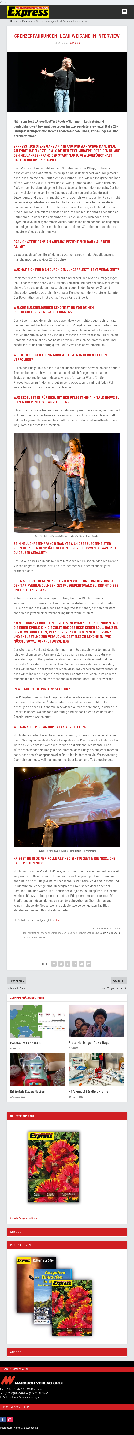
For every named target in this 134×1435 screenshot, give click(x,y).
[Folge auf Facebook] (3, 1419)
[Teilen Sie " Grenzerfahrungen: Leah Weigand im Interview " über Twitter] (60, 963)
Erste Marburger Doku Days (89, 1042)
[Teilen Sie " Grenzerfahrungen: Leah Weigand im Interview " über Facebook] (53, 963)
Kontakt (19, 1427)
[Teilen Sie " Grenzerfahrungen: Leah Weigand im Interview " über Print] (88, 963)
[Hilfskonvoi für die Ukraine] (96, 1069)
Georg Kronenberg (110, 932)
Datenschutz (31, 1427)
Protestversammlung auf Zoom (82, 623)
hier (57, 920)
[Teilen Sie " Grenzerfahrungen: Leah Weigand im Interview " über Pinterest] (67, 963)
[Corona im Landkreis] (37, 1021)
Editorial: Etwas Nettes (27, 1091)
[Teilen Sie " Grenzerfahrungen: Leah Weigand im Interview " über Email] (81, 963)
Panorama (27, 21)
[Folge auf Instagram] (10, 1419)
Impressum (7, 1427)
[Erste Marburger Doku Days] (96, 1021)
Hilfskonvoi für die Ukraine (88, 1091)
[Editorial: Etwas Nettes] (37, 1069)
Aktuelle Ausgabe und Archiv (24, 1218)
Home (15, 21)
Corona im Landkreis (25, 1043)
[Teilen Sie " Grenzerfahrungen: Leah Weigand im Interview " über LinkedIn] (74, 963)
